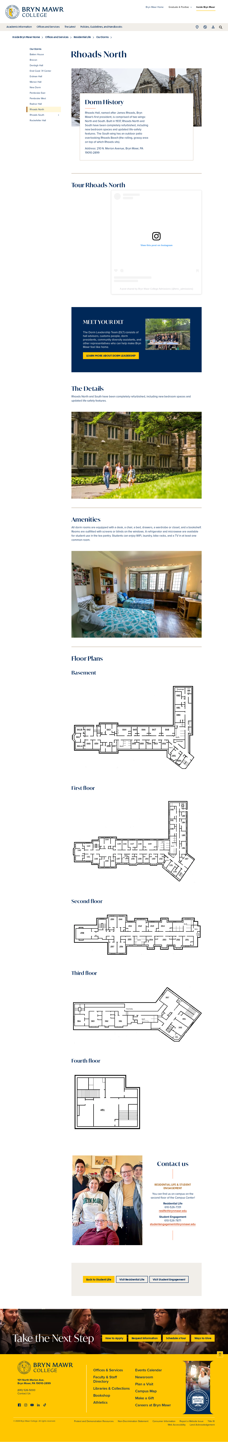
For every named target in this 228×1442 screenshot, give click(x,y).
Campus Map (146, 1391)
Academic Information (19, 26)
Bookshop (101, 1395)
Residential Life (82, 37)
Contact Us (24, 1393)
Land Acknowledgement (202, 1424)
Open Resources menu (213, 28)
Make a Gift (144, 1398)
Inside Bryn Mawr (205, 7)
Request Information (145, 1338)
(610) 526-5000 (26, 1390)
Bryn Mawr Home (155, 7)
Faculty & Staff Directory (105, 1379)
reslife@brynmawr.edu (173, 1211)
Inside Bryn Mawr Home (26, 37)
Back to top (220, 1353)
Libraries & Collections (111, 1388)
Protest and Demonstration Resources (94, 1421)
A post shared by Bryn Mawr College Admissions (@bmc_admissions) (156, 288)
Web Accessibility (177, 1424)
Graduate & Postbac (179, 7)
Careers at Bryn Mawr (153, 1405)
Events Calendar (148, 1370)
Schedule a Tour (176, 1338)
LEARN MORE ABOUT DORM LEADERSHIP (111, 355)
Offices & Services (108, 1370)
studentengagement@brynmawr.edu (173, 1224)
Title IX (211, 1421)
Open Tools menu (205, 28)
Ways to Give (202, 1338)
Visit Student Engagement (169, 1279)
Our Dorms (102, 37)
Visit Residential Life (132, 1279)
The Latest (70, 26)
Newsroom (144, 1377)
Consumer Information (164, 1421)
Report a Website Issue (191, 1421)
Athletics (100, 1402)
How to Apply (114, 1338)
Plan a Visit (144, 1384)
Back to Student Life (98, 1279)
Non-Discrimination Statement (133, 1421)
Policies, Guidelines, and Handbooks (101, 26)
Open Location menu (197, 28)
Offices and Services (48, 26)
